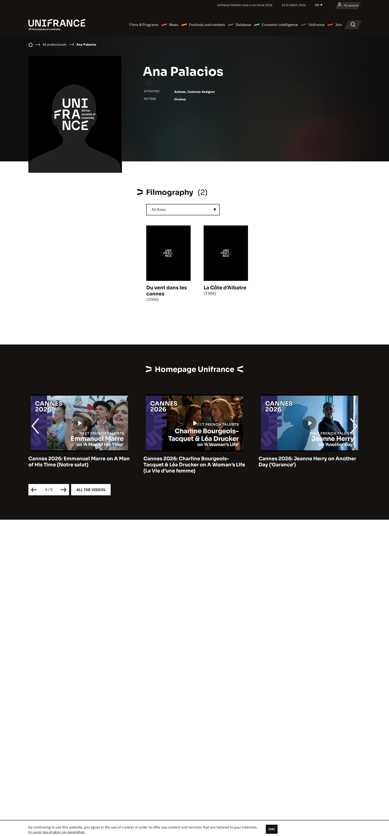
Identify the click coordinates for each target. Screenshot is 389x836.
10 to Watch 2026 (294, 5)
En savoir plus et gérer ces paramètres (56, 832)
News (173, 24)
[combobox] (183, 209)
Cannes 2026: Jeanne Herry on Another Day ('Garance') (307, 462)
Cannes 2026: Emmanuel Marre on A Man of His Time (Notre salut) (79, 462)
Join (338, 24)
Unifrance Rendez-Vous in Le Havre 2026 (245, 5)
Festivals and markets (207, 24)
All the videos (90, 489)
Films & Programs (144, 24)
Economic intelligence (280, 24)
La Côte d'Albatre (225, 288)
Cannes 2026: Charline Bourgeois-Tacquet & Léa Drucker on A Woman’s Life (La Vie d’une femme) (194, 465)
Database (243, 24)
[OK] (272, 829)
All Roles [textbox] (159, 209)
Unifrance (317, 24)
